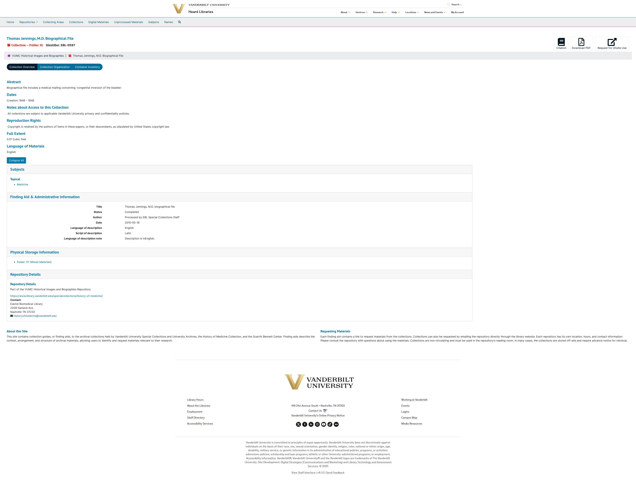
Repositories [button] (27, 22)
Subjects (153, 22)
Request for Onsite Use (613, 48)
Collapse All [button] (16, 160)
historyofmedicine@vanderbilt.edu (35, 315)
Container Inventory (87, 67)
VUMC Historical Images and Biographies (38, 55)
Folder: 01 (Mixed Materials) (34, 262)
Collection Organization (55, 67)
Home (10, 22)
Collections (76, 22)
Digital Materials (98, 22)
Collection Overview (22, 67)
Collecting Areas (53, 22)
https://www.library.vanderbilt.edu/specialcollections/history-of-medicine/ (56, 296)
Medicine (22, 184)
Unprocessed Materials (128, 22)
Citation (561, 48)
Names (168, 22)
